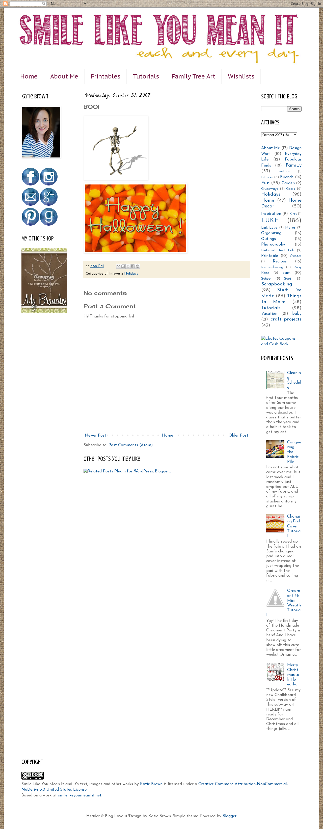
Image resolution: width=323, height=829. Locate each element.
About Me (64, 76)
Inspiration (271, 214)
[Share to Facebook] (132, 266)
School (266, 279)
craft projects (286, 319)
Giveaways (269, 189)
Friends (286, 177)
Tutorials (146, 76)
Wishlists (241, 76)
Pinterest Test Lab (277, 250)
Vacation (269, 314)
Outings (268, 239)
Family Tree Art (193, 76)
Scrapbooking (276, 284)
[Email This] (118, 266)
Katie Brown (151, 784)
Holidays (131, 274)
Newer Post (95, 436)
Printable (269, 256)
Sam (286, 273)
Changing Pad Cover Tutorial (294, 526)
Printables (105, 76)
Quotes (296, 256)
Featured (284, 171)
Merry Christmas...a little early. (293, 675)
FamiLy (294, 165)
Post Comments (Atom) (131, 445)
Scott (288, 279)
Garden (288, 183)
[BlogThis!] (123, 266)
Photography (273, 245)
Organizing (271, 233)
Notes (290, 228)
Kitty (293, 214)
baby (297, 314)
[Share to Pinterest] (137, 266)
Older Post (238, 436)
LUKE (270, 221)
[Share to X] (127, 266)
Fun (265, 183)
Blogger (229, 816)
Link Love (269, 228)
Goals (290, 189)
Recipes (280, 261)
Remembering (272, 267)
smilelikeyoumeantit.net (79, 795)
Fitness (267, 177)
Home (29, 76)
